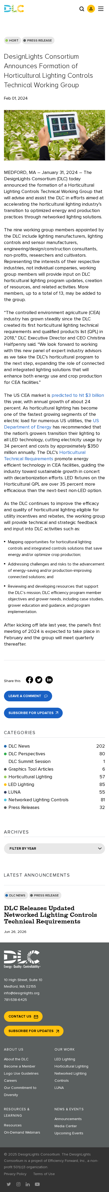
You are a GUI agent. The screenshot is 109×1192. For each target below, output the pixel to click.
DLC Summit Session (56, 761)
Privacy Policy (15, 1174)
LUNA (56, 792)
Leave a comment (25, 696)
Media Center (65, 1126)
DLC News (56, 746)
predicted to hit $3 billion (78, 395)
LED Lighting (56, 784)
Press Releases (56, 807)
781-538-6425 (15, 1000)
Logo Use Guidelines (21, 1073)
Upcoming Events (68, 1133)
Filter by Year (23, 848)
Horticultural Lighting (56, 777)
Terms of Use (44, 1174)
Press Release (39, 40)
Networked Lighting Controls (56, 800)
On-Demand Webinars (22, 1132)
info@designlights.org (21, 993)
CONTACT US (19, 1016)
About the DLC (16, 1059)
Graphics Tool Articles (56, 769)
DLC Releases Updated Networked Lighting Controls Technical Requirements (50, 914)
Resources (13, 1125)
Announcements (68, 1119)
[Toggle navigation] (101, 9)
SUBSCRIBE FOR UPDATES (31, 713)
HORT (14, 40)
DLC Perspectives (56, 754)
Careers (10, 1081)
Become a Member (19, 1066)
